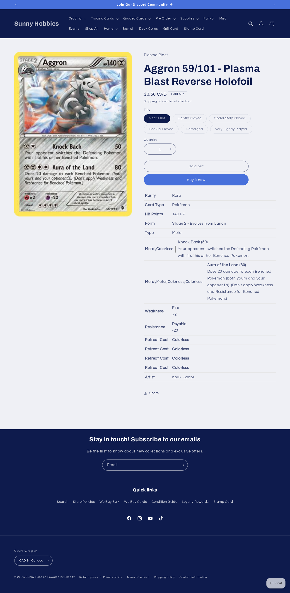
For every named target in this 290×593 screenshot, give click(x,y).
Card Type (154, 205)
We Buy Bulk (109, 501)
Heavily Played (164, 130)
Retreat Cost (157, 340)
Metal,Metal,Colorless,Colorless (174, 282)
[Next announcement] (274, 4)
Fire (175, 308)
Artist (150, 377)
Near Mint (159, 119)
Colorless (180, 340)
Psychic (179, 324)
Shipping (150, 101)
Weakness (154, 311)
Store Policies (84, 501)
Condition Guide (164, 501)
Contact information (193, 577)
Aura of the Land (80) (226, 265)
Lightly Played (192, 119)
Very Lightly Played (233, 130)
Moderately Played (232, 119)
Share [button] (154, 393)
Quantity (150, 139)
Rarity (150, 196)
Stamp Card (223, 501)
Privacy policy (112, 577)
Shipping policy (164, 577)
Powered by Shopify (61, 577)
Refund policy (88, 577)
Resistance (155, 327)
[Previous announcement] (16, 4)
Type (149, 233)
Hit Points (154, 214)
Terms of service (138, 577)
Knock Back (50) (193, 242)
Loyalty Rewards (195, 501)
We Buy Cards (135, 501)
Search (62, 501)
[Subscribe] (182, 465)
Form (150, 223)
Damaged (197, 130)
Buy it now (196, 180)
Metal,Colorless (159, 249)
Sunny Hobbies (36, 577)
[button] (77, 19)
